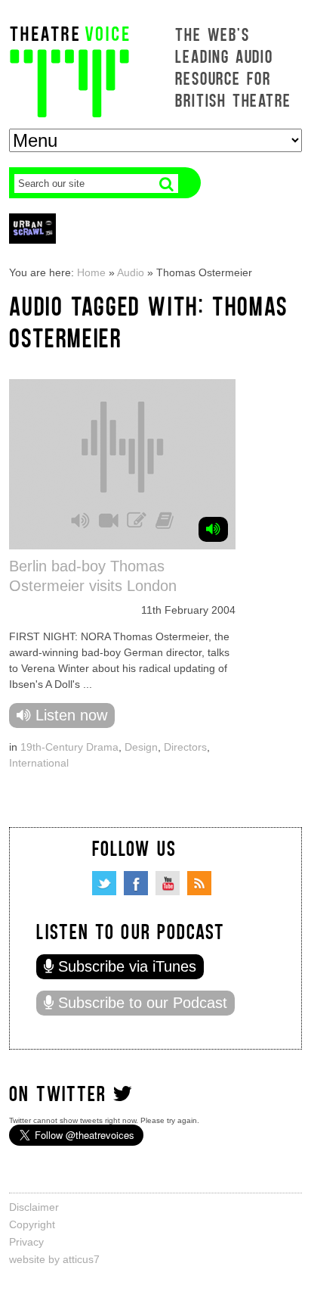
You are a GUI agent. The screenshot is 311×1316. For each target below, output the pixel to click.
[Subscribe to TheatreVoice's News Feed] (199, 883)
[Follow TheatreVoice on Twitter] (104, 883)
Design (141, 747)
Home (91, 272)
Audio (130, 272)
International (39, 763)
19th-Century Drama (69, 747)
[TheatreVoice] (69, 70)
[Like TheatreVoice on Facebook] (136, 883)
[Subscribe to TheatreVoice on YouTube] (168, 883)
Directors (185, 747)
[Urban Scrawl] (32, 228)
